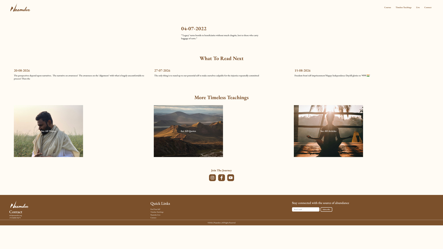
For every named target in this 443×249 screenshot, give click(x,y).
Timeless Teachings (404, 7)
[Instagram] (212, 177)
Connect (427, 7)
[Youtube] (230, 177)
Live (418, 7)
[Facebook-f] (221, 177)
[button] (48, 131)
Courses (387, 7)
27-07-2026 (162, 70)
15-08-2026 (302, 70)
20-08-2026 (22, 70)
